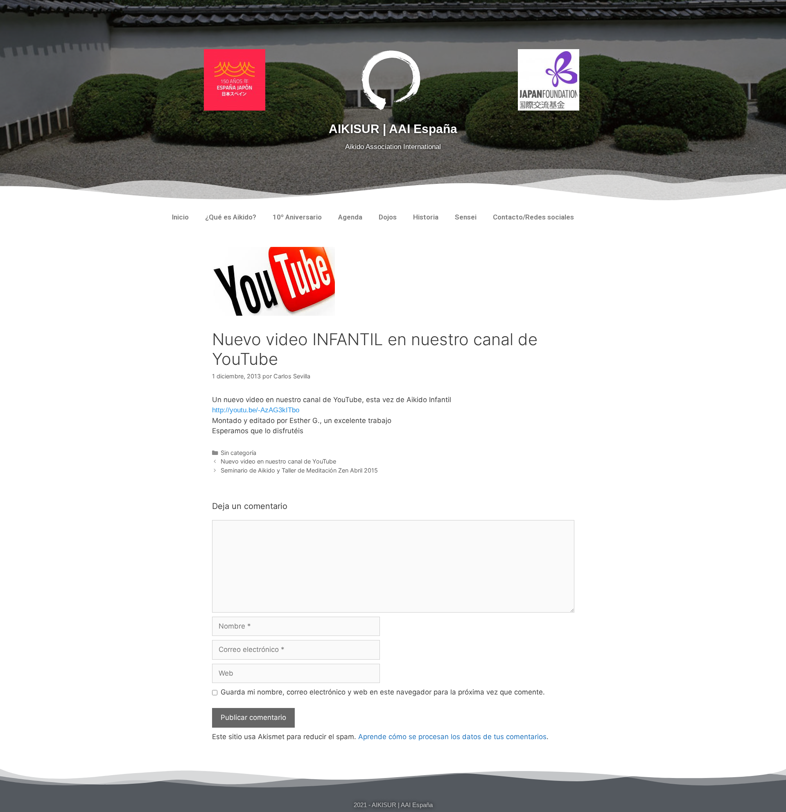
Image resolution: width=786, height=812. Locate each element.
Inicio (180, 217)
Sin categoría (238, 452)
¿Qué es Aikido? (230, 217)
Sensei (466, 217)
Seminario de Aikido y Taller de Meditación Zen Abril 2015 (299, 470)
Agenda (350, 217)
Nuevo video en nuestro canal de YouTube (278, 461)
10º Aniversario (297, 217)
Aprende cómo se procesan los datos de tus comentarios (452, 737)
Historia (425, 217)
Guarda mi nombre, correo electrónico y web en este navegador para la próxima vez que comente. (383, 692)
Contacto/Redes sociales (533, 217)
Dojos (388, 217)
